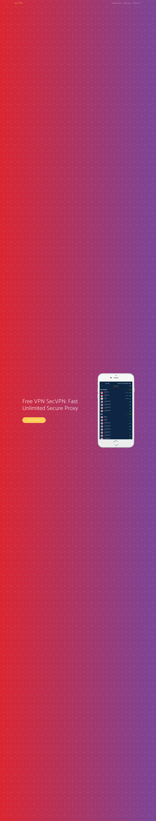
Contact (136, 3)
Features (127, 3)
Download (116, 3)
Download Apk (34, 420)
